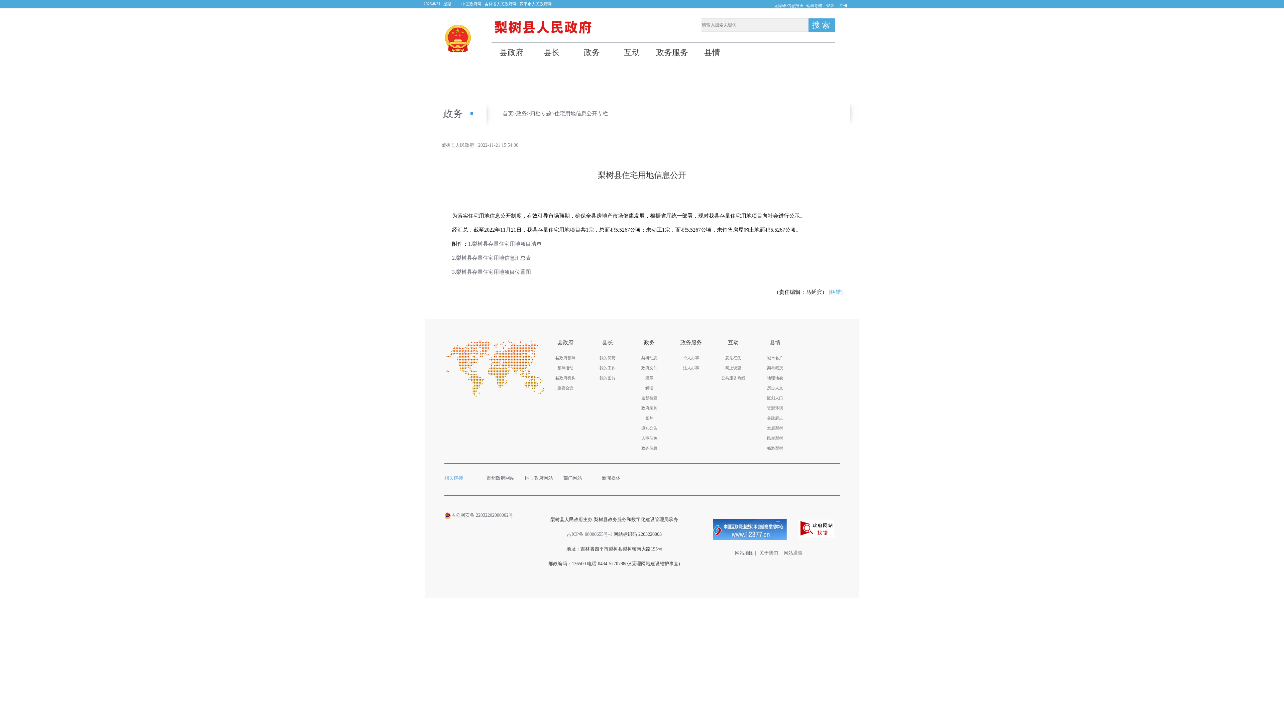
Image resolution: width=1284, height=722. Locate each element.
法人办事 (691, 368)
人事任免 (649, 438)
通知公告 (649, 428)
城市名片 (775, 358)
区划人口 (775, 398)
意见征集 (733, 358)
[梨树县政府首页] (458, 38)
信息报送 (795, 5)
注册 (843, 5)
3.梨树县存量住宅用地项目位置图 (491, 272)
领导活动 (565, 368)
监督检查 (649, 398)
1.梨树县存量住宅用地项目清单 (505, 244)
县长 (552, 52)
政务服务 (672, 52)
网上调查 (733, 368)
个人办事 (691, 358)
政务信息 (649, 448)
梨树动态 (649, 358)
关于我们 (768, 553)
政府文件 (649, 368)
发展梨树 (775, 428)
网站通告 (793, 553)
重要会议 (565, 388)
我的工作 (608, 368)
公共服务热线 (733, 378)
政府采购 (649, 408)
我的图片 (608, 378)
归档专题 (540, 113)
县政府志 (775, 418)
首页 (508, 113)
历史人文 (775, 388)
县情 (712, 52)
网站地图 (744, 553)
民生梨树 (775, 438)
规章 (649, 378)
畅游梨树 (775, 448)
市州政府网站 (501, 478)
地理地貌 (775, 378)
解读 (649, 388)
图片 (649, 418)
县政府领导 (565, 358)
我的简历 (608, 358)
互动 (632, 52)
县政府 (512, 52)
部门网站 (572, 478)
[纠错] (836, 292)
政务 (592, 52)
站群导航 (814, 5)
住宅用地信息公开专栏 (581, 113)
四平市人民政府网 (536, 4)
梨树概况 (775, 368)
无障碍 (780, 5)
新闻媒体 (611, 478)
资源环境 (775, 408)
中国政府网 (471, 4)
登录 (830, 5)
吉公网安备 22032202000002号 (482, 515)
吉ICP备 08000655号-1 (589, 534)
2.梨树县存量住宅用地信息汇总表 (491, 258)
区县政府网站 (539, 478)
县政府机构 (565, 378)
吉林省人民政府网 (501, 4)
